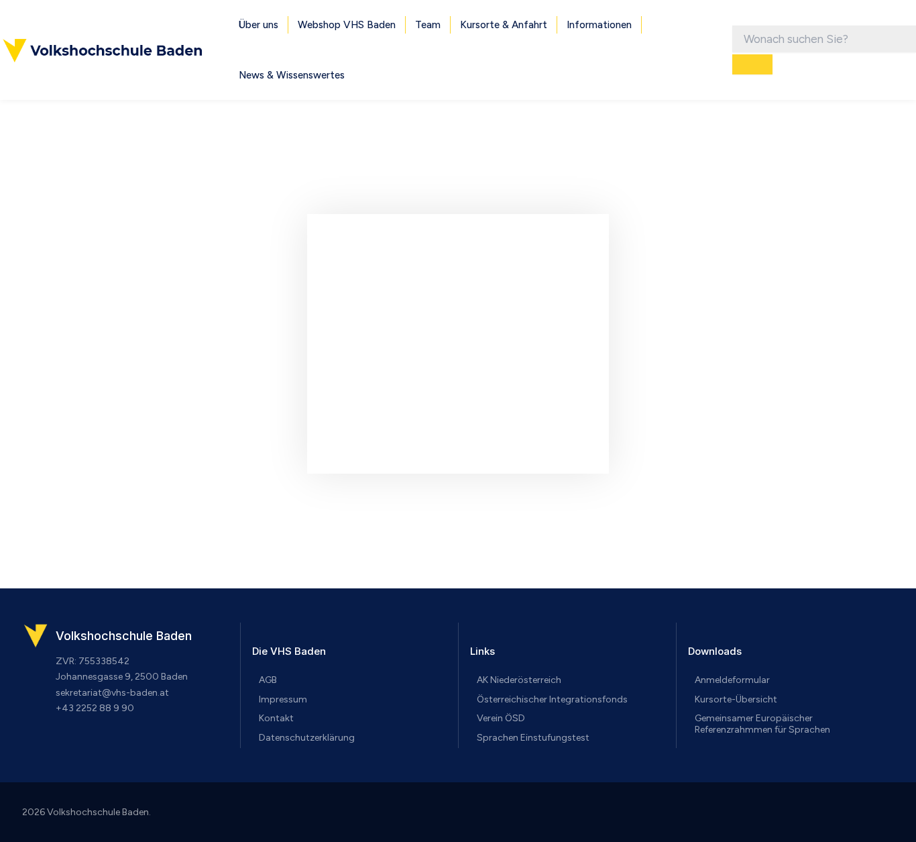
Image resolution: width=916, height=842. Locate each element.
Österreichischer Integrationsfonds (552, 699)
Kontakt (276, 718)
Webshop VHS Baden (347, 25)
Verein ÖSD (501, 718)
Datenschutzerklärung (307, 737)
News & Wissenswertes (292, 75)
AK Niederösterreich (519, 680)
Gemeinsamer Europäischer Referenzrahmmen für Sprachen (762, 724)
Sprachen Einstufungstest (533, 737)
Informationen (599, 25)
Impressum (283, 699)
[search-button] (752, 64)
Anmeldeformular (732, 680)
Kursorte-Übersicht (736, 699)
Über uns (258, 25)
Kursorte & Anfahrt (503, 25)
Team (428, 25)
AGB (268, 680)
